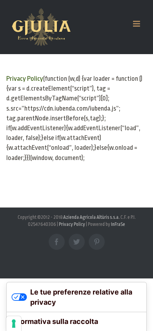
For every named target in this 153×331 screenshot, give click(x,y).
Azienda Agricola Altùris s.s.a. (91, 217)
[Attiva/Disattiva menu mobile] (137, 24)
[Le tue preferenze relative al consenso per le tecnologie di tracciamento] (13, 323)
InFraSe (118, 224)
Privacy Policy (24, 78)
